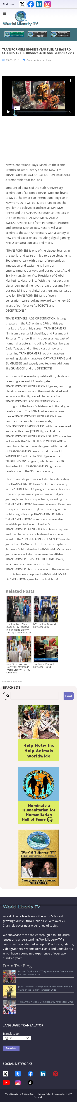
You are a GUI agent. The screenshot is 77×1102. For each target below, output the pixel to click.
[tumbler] (18, 1073)
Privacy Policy (44, 1093)
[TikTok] (30, 1082)
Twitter (22, 4)
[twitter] (5, 1073)
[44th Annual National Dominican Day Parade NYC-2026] (9, 1007)
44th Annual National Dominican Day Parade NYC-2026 (45, 1001)
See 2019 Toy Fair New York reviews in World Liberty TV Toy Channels (18, 668)
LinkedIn (39, 4)
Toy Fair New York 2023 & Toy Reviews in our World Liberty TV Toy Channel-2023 (18, 628)
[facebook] (30, 1073)
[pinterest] (55, 1073)
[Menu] (5, 13)
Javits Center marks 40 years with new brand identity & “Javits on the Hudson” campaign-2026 (45, 988)
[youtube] (6, 1082)
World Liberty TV (13, 1093)
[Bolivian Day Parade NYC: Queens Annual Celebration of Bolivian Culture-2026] (9, 976)
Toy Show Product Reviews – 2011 (43, 665)
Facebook (30, 4)
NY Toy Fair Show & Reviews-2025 (44, 625)
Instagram (47, 4)
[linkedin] (43, 1073)
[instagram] (18, 1082)
